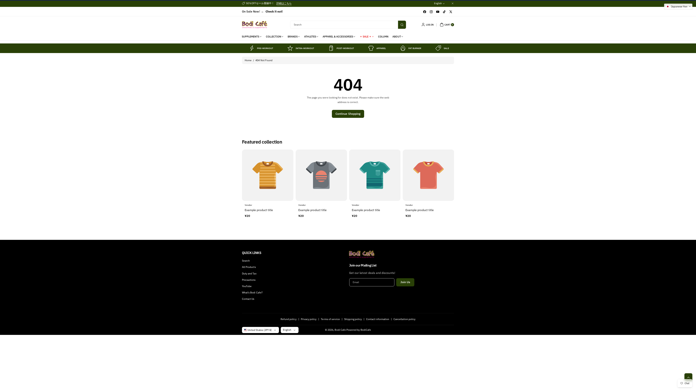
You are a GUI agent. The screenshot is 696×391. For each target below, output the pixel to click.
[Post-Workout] (331, 48)
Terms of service (330, 319)
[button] (446, 24)
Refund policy (289, 319)
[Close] (452, 3)
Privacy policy (309, 319)
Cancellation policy (404, 319)
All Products (249, 267)
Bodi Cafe (340, 329)
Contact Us (248, 298)
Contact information (377, 319)
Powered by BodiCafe (358, 329)
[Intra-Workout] (290, 48)
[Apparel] (371, 48)
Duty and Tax (249, 273)
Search (246, 260)
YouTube (247, 286)
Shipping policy (353, 319)
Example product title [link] (259, 210)
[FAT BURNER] (402, 48)
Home (248, 60)
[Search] (402, 25)
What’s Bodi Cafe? (252, 292)
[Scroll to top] (688, 377)
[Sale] (438, 48)
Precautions (249, 279)
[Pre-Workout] (251, 48)
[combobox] (348, 25)
